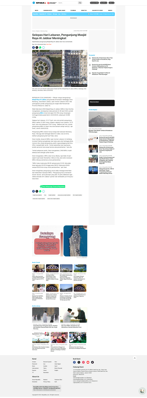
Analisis (45, 366)
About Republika (36, 379)
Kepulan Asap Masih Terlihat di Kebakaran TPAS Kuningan (101, 73)
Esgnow (34, 370)
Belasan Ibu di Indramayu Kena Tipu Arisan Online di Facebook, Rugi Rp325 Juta (102, 59)
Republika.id (103, 3)
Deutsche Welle (94, 3)
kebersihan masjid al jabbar (39, 198)
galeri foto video (97, 10)
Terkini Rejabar (93, 109)
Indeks (110, 10)
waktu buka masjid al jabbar (53, 198)
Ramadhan (46, 372)
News (33, 366)
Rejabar (38, 31)
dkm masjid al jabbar (77, 195)
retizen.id (111, 3)
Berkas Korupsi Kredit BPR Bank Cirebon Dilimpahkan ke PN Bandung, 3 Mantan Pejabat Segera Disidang (102, 67)
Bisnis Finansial (58, 368)
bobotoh (84, 10)
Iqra (44, 364)
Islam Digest (58, 364)
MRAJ (42, 113)
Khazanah (34, 364)
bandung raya (48, 10)
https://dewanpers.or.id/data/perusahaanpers (44, 389)
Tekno (44, 368)
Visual (44, 370)
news (36, 10)
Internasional (35, 368)
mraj (45, 195)
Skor (56, 361)
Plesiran (73, 10)
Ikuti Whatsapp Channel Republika (54, 186)
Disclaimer (34, 381)
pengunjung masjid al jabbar (64, 195)
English (56, 370)
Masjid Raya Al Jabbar (39, 99)
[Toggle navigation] (33, 3)
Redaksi (45, 379)
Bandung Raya (44, 31)
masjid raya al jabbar (37, 195)
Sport (56, 366)
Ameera (34, 361)
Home (33, 31)
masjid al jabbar (51, 195)
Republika (35, 14)
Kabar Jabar (61, 10)
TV (33, 372)
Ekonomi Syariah (47, 361)
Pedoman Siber (58, 379)
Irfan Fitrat (48, 44)
